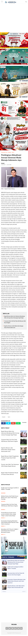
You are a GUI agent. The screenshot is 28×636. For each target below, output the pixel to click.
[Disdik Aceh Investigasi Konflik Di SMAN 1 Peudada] (23, 490)
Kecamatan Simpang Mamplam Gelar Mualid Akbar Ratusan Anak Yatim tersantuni (10, 522)
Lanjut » (24, 591)
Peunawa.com (4, 152)
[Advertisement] (14, 18)
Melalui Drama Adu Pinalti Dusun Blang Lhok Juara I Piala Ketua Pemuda (9, 497)
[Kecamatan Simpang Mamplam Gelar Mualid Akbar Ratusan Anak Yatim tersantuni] (23, 523)
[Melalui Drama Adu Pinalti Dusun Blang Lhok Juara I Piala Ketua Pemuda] (23, 498)
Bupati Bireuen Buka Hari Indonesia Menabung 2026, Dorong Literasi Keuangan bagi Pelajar (15, 562)
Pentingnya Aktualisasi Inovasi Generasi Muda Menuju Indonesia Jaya (11, 157)
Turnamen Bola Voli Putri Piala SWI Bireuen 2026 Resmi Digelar (9, 505)
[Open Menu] (2, 2)
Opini (13, 152)
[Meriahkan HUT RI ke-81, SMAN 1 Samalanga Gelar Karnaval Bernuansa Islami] (23, 532)
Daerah (9, 152)
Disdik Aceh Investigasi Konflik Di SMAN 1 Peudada (10, 488)
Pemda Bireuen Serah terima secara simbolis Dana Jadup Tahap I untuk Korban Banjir (8, 514)
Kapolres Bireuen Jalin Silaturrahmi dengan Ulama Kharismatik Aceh (15, 586)
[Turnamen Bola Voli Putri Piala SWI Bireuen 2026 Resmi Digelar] (23, 507)
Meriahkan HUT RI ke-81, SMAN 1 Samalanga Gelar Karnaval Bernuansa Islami (10, 531)
